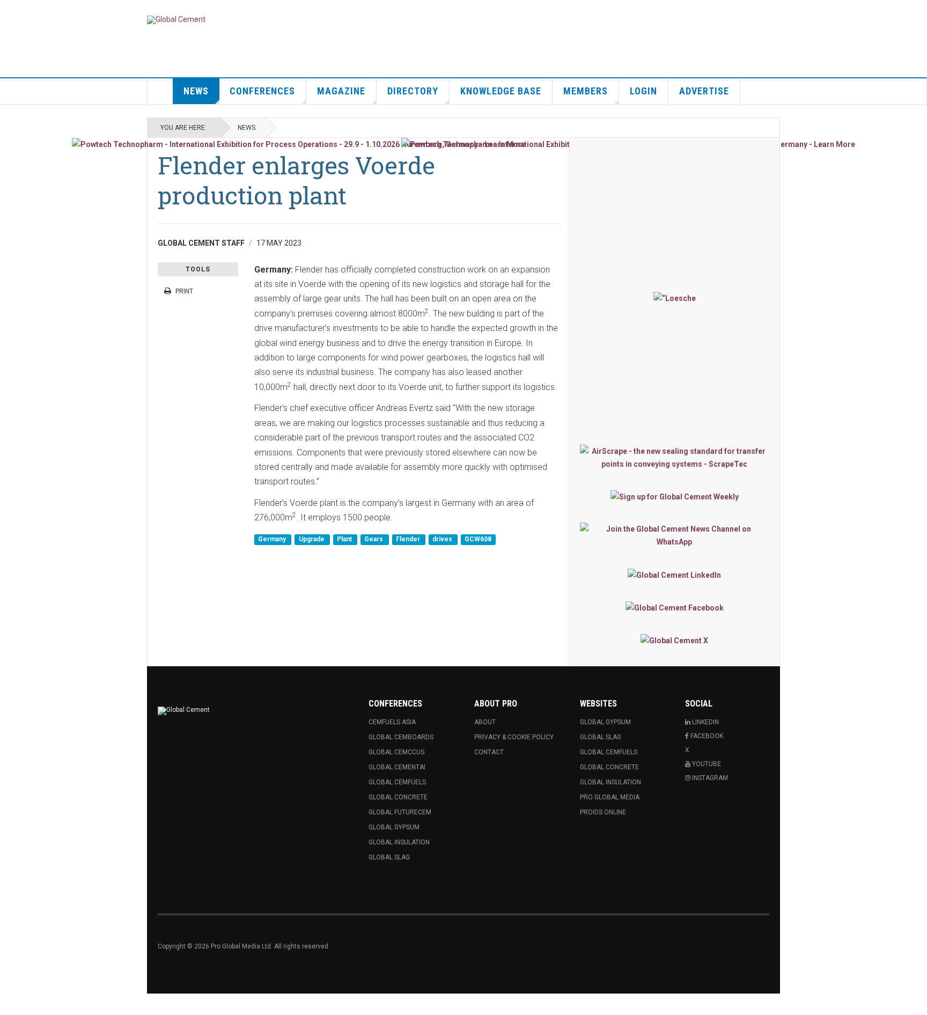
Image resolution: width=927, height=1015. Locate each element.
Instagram (709, 778)
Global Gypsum (394, 827)
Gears (374, 539)
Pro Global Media (609, 797)
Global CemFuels (397, 782)
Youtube (705, 764)
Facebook (706, 736)
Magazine (341, 91)
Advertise (704, 91)
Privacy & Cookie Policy (514, 737)
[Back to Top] (10, 1004)
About (485, 722)
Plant (345, 539)
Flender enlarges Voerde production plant (296, 180)
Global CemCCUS (396, 752)
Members (585, 91)
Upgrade (312, 539)
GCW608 (478, 539)
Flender (409, 539)
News (196, 91)
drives (443, 539)
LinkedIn (704, 722)
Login (643, 91)
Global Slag (389, 857)
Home (160, 91)
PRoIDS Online (603, 812)
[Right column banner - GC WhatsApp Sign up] (674, 535)
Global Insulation (399, 842)
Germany (273, 539)
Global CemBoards (401, 737)
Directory (412, 91)
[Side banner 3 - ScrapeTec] (674, 457)
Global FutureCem (400, 812)
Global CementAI (397, 767)
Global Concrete (398, 797)
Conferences (262, 91)
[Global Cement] (176, 20)
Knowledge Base (500, 91)
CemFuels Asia (392, 722)
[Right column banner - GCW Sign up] (674, 496)
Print (184, 291)
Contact (489, 752)
